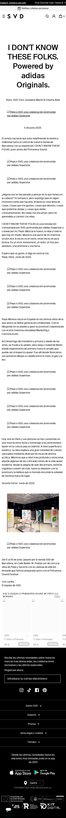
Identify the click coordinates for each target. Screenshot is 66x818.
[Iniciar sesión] (53, 16)
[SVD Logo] (15, 16)
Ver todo (57, 595)
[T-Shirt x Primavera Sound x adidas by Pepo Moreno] (17, 615)
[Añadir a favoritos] (27, 636)
